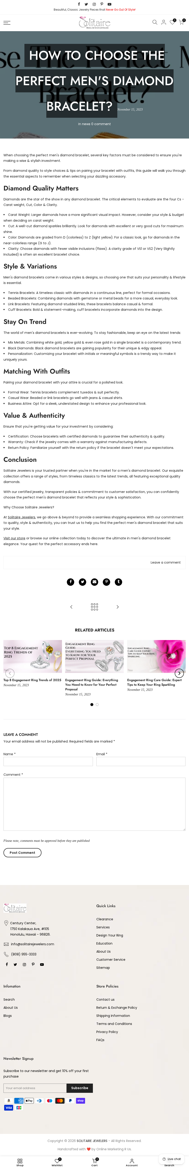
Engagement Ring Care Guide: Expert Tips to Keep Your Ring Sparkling (154, 682)
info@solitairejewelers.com (32, 944)
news (86, 124)
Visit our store (14, 538)
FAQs (100, 1040)
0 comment (101, 124)
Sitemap (103, 967)
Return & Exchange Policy (116, 1007)
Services (103, 927)
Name (9, 754)
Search (9, 999)
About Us (103, 951)
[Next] (179, 673)
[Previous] (10, 673)
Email (101, 754)
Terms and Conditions (114, 1023)
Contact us (105, 999)
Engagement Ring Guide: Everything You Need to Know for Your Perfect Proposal (91, 685)
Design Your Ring (109, 935)
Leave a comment (166, 562)
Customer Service (110, 959)
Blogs (7, 1015)
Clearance (104, 919)
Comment (13, 774)
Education (104, 943)
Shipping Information (113, 1015)
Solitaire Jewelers (21, 517)
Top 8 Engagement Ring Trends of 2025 (32, 680)
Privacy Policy (107, 1032)
